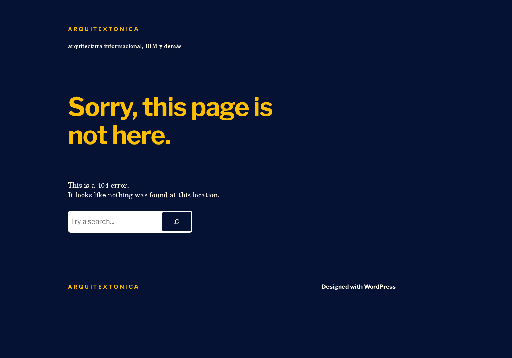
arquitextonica (104, 28)
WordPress (380, 286)
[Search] (176, 222)
